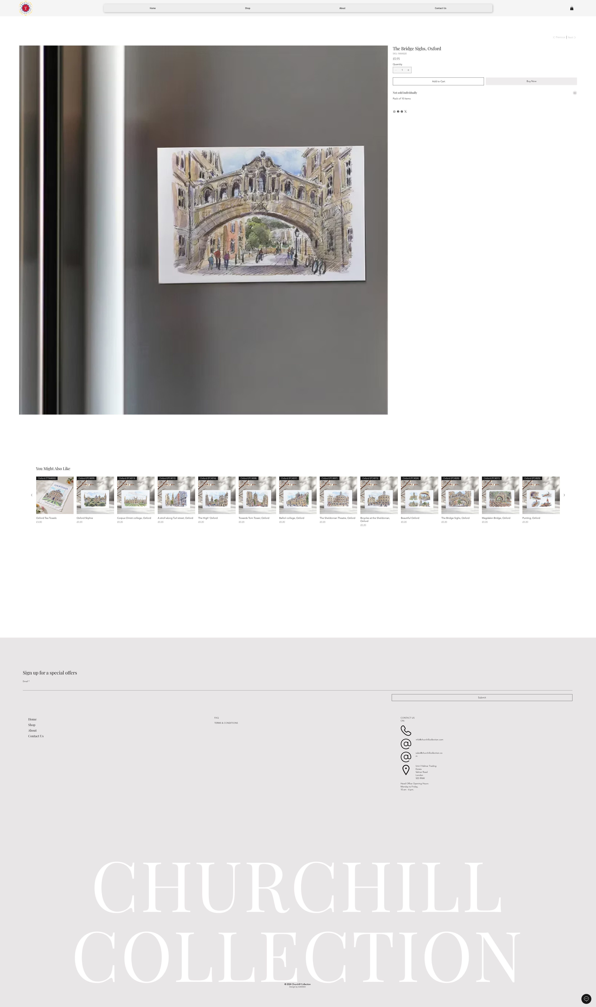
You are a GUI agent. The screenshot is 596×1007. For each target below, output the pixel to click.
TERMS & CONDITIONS (226, 723)
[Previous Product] (32, 495)
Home (32, 719)
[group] (298, 501)
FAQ (216, 717)
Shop (31, 725)
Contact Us (36, 736)
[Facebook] (398, 111)
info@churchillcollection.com (429, 739)
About (32, 730)
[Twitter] (405, 111)
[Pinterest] (401, 111)
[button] (571, 8)
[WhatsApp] (394, 111)
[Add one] (408, 70)
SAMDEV (302, 987)
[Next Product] (564, 495)
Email (26, 681)
